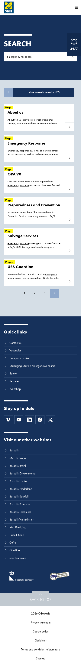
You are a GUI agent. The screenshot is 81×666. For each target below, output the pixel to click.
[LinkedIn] (29, 419)
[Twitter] (50, 419)
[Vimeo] (8, 419)
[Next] (54, 293)
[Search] (72, 56)
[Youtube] (18, 419)
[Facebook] (39, 419)
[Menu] (76, 7)
